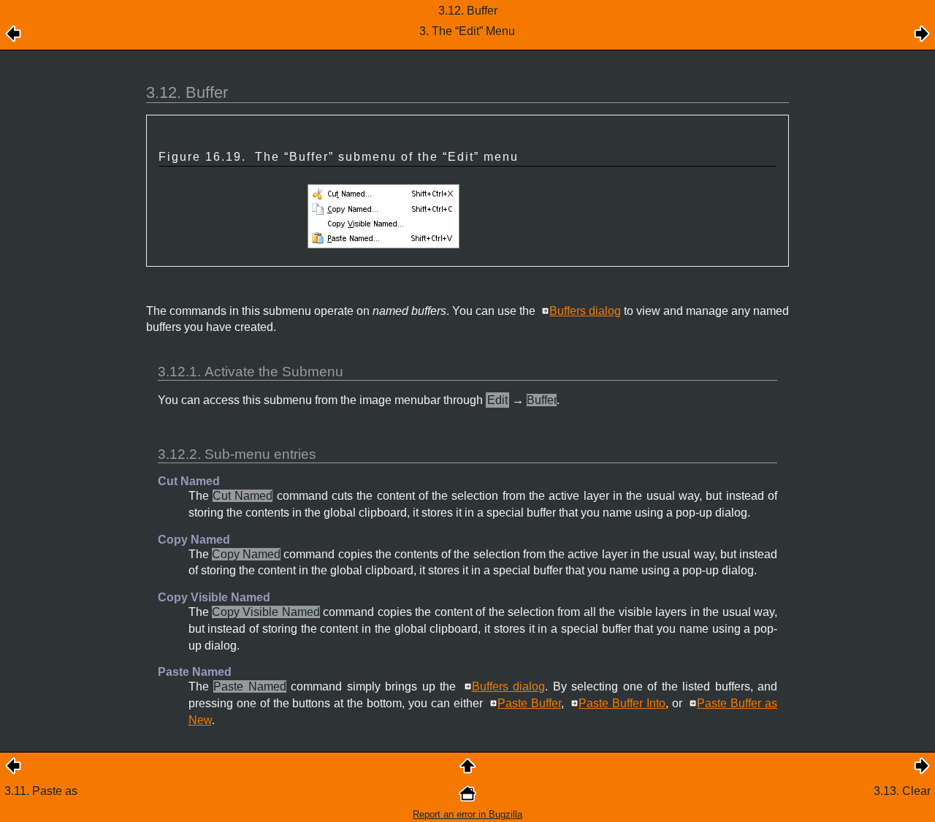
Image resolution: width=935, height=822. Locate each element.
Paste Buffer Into (622, 703)
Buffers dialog (585, 311)
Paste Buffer (529, 703)
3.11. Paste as (40, 791)
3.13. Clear (902, 791)
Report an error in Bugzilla (467, 814)
